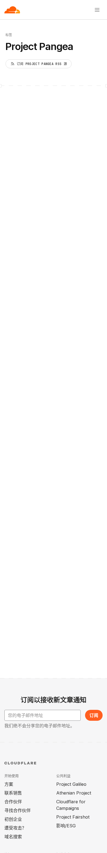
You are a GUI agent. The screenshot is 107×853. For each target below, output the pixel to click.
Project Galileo (71, 784)
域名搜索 (13, 836)
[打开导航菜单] (97, 9)
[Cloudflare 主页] (12, 9)
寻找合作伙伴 (17, 810)
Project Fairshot (72, 817)
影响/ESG (66, 825)
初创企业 (13, 819)
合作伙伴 (13, 801)
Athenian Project (73, 793)
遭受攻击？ (15, 828)
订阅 (93, 715)
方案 (8, 784)
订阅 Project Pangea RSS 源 (42, 64)
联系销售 (13, 793)
